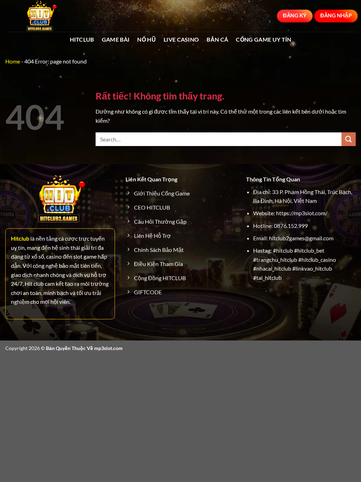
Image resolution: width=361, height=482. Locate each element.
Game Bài (116, 39)
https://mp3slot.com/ (302, 213)
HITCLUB (82, 39)
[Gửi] (349, 139)
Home (12, 61)
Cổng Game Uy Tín (263, 39)
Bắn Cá (217, 39)
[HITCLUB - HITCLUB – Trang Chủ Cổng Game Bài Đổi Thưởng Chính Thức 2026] (40, 15)
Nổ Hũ (146, 39)
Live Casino (181, 39)
